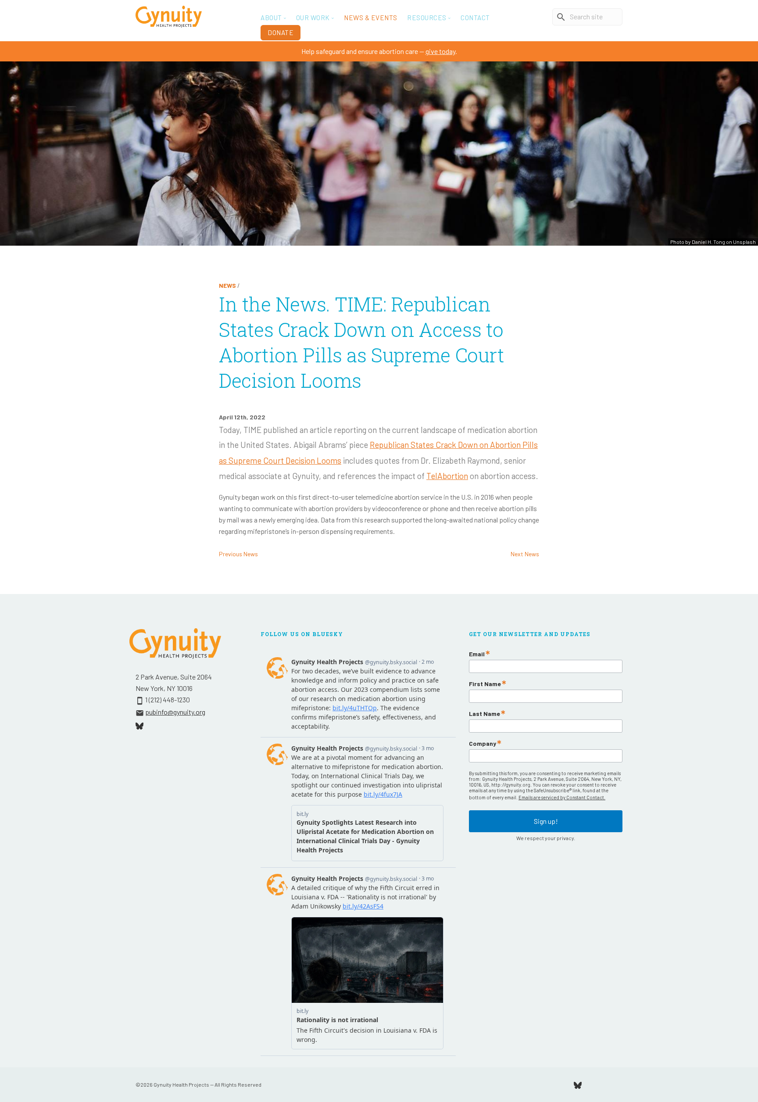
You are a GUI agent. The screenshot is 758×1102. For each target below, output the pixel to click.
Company (482, 744)
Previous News (238, 554)
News (227, 285)
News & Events (370, 17)
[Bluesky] (578, 1084)
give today (440, 51)
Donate (280, 32)
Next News (525, 554)
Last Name (484, 714)
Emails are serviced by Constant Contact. (561, 797)
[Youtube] (599, 1084)
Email (477, 654)
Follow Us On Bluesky (302, 633)
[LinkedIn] (619, 1084)
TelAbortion (447, 476)
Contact (475, 17)
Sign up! (546, 821)
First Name (485, 684)
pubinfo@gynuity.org (175, 712)
